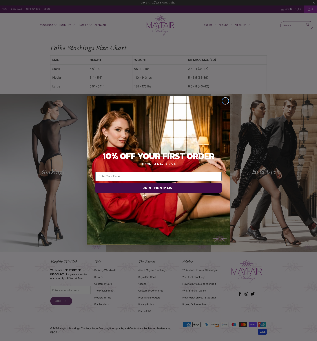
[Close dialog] (225, 101)
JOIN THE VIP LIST (158, 187)
